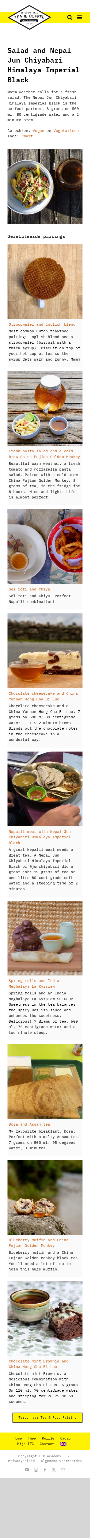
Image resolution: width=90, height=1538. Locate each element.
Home (18, 1438)
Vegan (38, 130)
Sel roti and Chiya (29, 589)
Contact (47, 1444)
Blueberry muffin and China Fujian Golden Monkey (38, 1243)
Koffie (48, 1438)
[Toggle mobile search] (69, 17)
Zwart (27, 136)
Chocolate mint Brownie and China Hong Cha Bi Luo (38, 1364)
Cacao (65, 1438)
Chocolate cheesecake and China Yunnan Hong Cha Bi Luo (43, 696)
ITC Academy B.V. (55, 1456)
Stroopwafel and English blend (42, 324)
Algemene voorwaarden (61, 1461)
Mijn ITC (25, 1444)
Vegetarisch (66, 130)
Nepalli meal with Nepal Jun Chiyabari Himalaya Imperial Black (40, 837)
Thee (32, 1438)
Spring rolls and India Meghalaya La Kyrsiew (34, 983)
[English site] (66, 1443)
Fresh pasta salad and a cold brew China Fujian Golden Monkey (44, 454)
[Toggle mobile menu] (79, 17)
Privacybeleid (21, 1461)
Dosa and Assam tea (29, 1124)
